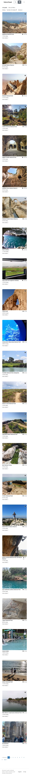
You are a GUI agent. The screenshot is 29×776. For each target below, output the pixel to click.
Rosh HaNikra (5, 249)
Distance (20, 10)
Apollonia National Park (8, 34)
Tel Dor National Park (7, 496)
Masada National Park (7, 95)
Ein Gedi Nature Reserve (8, 65)
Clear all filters (11, 7)
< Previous (4, 757)
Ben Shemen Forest (7, 465)
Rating (3, 10)
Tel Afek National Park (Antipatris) (10, 372)
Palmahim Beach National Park (9, 434)
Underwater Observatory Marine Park (11, 342)
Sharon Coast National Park (9, 403)
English (20, 771)
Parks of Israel (8, 2)
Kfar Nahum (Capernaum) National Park (12, 712)
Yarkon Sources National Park (9, 126)
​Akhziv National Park (7, 682)
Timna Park (5, 311)
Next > (5, 759)
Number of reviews (11, 10)
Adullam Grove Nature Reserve (9, 188)
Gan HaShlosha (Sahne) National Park (11, 589)
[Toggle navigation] (24, 2)
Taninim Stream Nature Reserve (10, 219)
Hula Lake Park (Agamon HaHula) (10, 280)
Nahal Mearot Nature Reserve (9, 526)
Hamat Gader (5, 651)
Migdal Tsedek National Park (9, 157)
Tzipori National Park (7, 620)
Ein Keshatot (5, 743)
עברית (24, 771)
